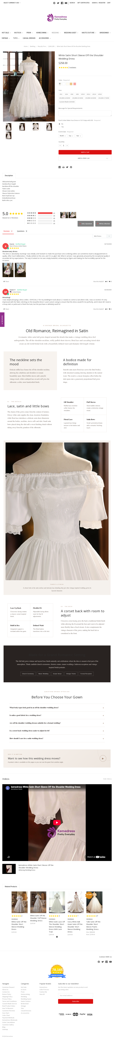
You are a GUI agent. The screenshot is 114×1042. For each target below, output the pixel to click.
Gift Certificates (83, 3)
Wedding (55, 33)
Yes (62, 127)
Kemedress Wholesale (9, 1020)
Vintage (5, 38)
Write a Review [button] (104, 224)
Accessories (44, 38)
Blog (3, 1027)
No (62, 124)
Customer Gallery (8, 1025)
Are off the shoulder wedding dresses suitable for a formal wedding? (35, 723)
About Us (5, 990)
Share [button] (7, 281)
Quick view (19, 900)
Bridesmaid (104, 33)
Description (9, 175)
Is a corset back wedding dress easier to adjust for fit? (30, 730)
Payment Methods (8, 1018)
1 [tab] (57, 937)
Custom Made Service (9, 1004)
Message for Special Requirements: (71, 108)
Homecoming (41, 33)
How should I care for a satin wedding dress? (26, 738)
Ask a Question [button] (87, 224)
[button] (106, 281)
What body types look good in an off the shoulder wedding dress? (34, 707)
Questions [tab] (20, 231)
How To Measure (7, 1008)
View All (42, 994)
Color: (64, 80)
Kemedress (43, 987)
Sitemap (5, 1029)
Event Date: (66, 132)
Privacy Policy (7, 999)
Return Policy (6, 994)
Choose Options (19, 904)
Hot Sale (5, 33)
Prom (28, 33)
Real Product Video (8, 1006)
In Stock (17, 33)
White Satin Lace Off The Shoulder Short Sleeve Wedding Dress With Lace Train (57, 927)
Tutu (15, 38)
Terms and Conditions (9, 1001)
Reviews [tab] (7, 231)
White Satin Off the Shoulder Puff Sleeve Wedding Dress (38, 918)
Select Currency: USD (11, 3)
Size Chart (5, 1013)
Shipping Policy (7, 997)
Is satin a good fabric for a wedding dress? (25, 715)
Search (72, 3)
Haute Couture (88, 33)
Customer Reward (8, 987)
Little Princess (44, 990)
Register (102, 3)
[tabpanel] (19, 912)
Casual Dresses (29, 38)
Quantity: (62, 142)
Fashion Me (43, 992)
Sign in (94, 3)
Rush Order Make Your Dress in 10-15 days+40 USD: (79, 120)
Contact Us (6, 992)
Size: (60, 90)
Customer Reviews (8, 1011)
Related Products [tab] (11, 886)
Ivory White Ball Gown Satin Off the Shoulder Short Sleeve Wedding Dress (75, 927)
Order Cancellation (8, 1022)
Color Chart (6, 1015)
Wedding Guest (70, 33)
